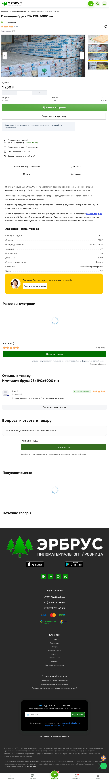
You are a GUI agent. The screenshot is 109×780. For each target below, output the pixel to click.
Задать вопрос (63, 447)
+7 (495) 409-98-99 (54, 602)
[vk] (50, 576)
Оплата (26, 174)
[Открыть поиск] (97, 3)
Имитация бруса (19, 11)
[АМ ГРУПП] (54, 549)
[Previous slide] (5, 55)
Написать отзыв (54, 354)
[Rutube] (65, 576)
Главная (4, 11)
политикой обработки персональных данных (62, 724)
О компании (54, 658)
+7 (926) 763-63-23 (54, 608)
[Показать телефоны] (91, 3)
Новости (54, 661)
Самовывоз (76, 174)
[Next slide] (82, 55)
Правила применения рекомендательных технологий (54, 688)
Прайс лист (54, 654)
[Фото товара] (43, 56)
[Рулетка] (104, 758)
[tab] (39, 73)
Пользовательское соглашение (54, 684)
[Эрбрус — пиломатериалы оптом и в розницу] (44, 3)
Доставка (76, 166)
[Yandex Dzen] (58, 576)
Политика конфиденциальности (54, 681)
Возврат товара (54, 650)
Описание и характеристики (27, 166)
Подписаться (77, 714)
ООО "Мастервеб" (28, 766)
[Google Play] (74, 566)
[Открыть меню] (104, 3)
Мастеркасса (63, 736)
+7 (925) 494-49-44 (54, 597)
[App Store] (35, 566)
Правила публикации (98, 364)
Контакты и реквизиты (54, 665)
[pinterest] (43, 576)
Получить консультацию (35, 286)
